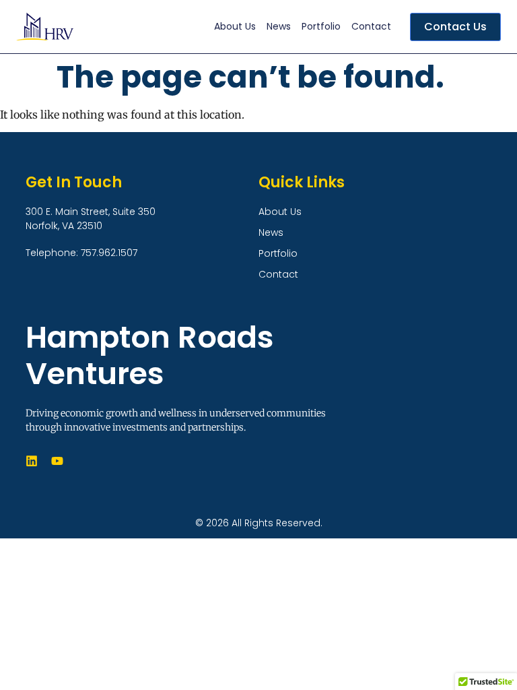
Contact (371, 26)
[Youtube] (57, 461)
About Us (235, 26)
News (279, 26)
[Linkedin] (32, 461)
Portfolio (321, 26)
